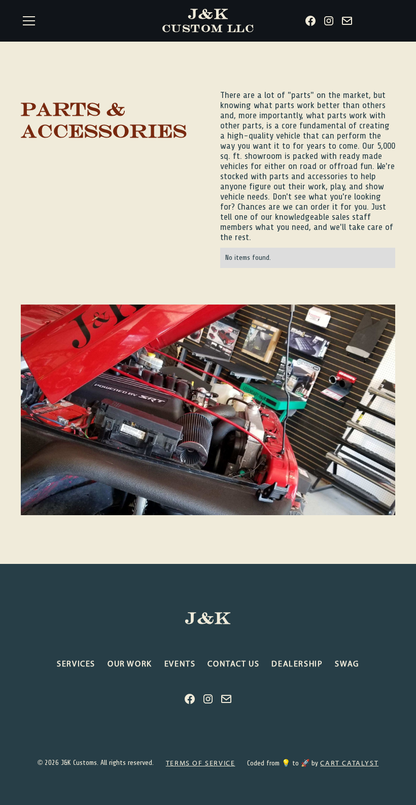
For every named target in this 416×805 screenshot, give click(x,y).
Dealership (297, 663)
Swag (347, 663)
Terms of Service (200, 762)
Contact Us (233, 663)
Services (76, 663)
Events (180, 663)
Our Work (130, 663)
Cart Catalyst (349, 762)
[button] (85, 21)
